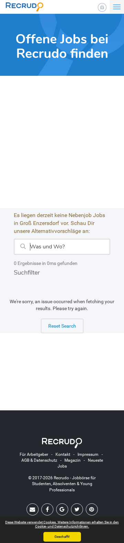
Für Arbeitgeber (34, 454)
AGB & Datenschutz (39, 460)
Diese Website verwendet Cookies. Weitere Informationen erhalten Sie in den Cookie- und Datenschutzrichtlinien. (62, 524)
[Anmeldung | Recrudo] (102, 7)
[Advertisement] (62, 146)
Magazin (72, 460)
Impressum (88, 454)
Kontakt (62, 454)
